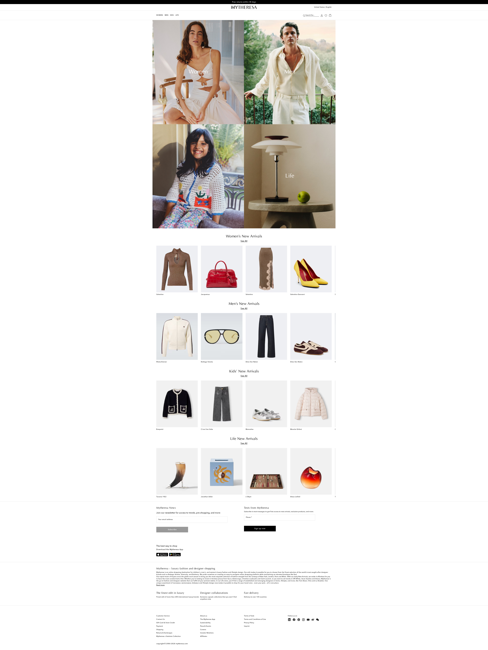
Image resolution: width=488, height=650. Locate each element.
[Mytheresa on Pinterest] (298, 620)
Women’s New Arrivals (244, 236)
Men (289, 72)
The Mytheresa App (207, 619)
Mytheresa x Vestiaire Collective (168, 636)
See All (244, 241)
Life (289, 176)
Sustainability (205, 623)
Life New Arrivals (244, 439)
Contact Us (160, 619)
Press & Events (205, 626)
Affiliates (203, 636)
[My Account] (321, 15)
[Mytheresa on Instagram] (303, 620)
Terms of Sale (249, 616)
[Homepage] (244, 7)
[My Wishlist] (325, 15)
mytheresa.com (182, 644)
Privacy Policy (249, 623)
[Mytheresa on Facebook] (294, 620)
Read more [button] (160, 585)
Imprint (247, 626)
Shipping (159, 629)
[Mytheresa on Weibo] (312, 620)
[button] (304, 15)
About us (203, 616)
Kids (198, 176)
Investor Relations (207, 633)
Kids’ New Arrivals (244, 371)
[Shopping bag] (330, 15)
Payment (159, 626)
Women (198, 72)
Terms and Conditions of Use (255, 619)
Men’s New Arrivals (244, 304)
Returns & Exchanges (164, 633)
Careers (203, 629)
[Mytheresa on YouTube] (308, 620)
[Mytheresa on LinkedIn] (289, 620)
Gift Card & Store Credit (165, 623)
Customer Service (163, 616)
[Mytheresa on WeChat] (317, 620)
